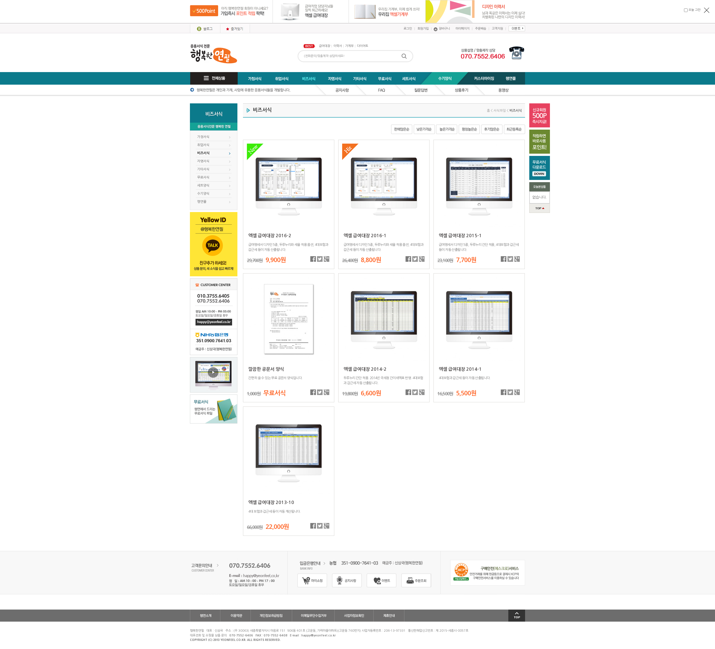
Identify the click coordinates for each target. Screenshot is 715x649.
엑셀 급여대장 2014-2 (365, 369)
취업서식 (203, 145)
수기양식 (203, 193)
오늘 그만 (695, 9)
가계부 (349, 45)
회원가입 (423, 28)
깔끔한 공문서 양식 (266, 369)
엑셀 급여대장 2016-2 (269, 236)
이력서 (337, 45)
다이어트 (362, 45)
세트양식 (203, 185)
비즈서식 (203, 153)
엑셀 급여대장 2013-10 (271, 502)
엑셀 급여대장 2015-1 (460, 236)
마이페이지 (462, 28)
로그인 (408, 28)
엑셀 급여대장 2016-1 (365, 236)
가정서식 (203, 137)
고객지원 (497, 28)
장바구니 (444, 28)
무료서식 (203, 177)
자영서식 (203, 161)
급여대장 (324, 45)
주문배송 (480, 28)
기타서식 (203, 169)
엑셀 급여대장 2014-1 (460, 369)
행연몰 (201, 201)
